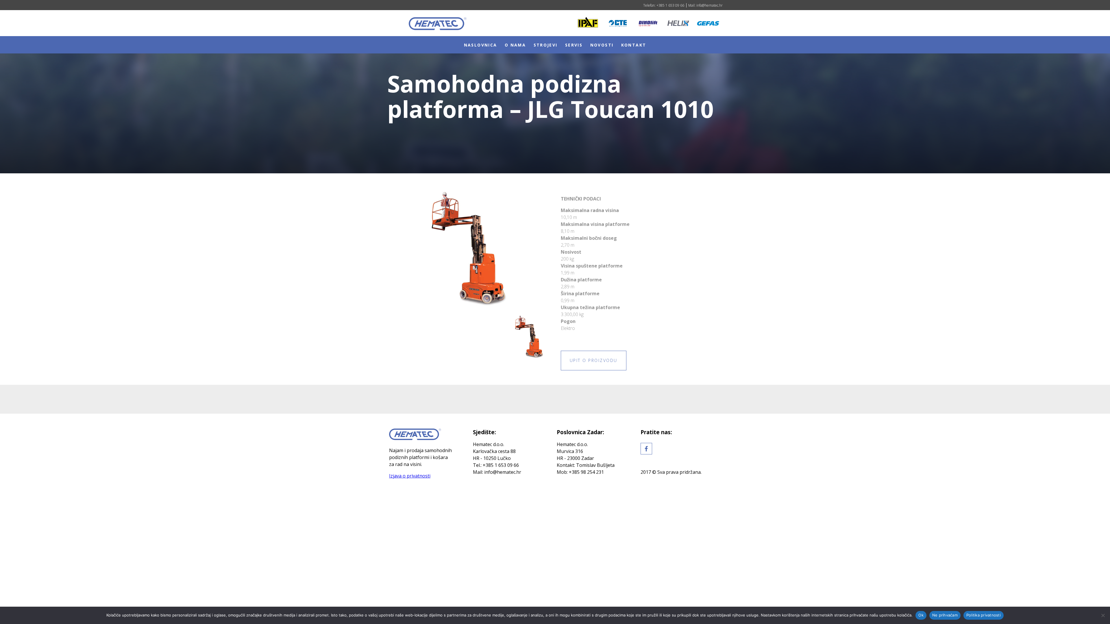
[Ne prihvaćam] (1103, 615)
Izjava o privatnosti (409, 476)
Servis (573, 45)
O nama (515, 45)
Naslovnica (480, 45)
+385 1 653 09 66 (670, 5)
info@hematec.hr (709, 5)
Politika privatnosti (983, 615)
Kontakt (633, 45)
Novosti (602, 45)
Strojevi (546, 45)
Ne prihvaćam (945, 615)
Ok (921, 615)
